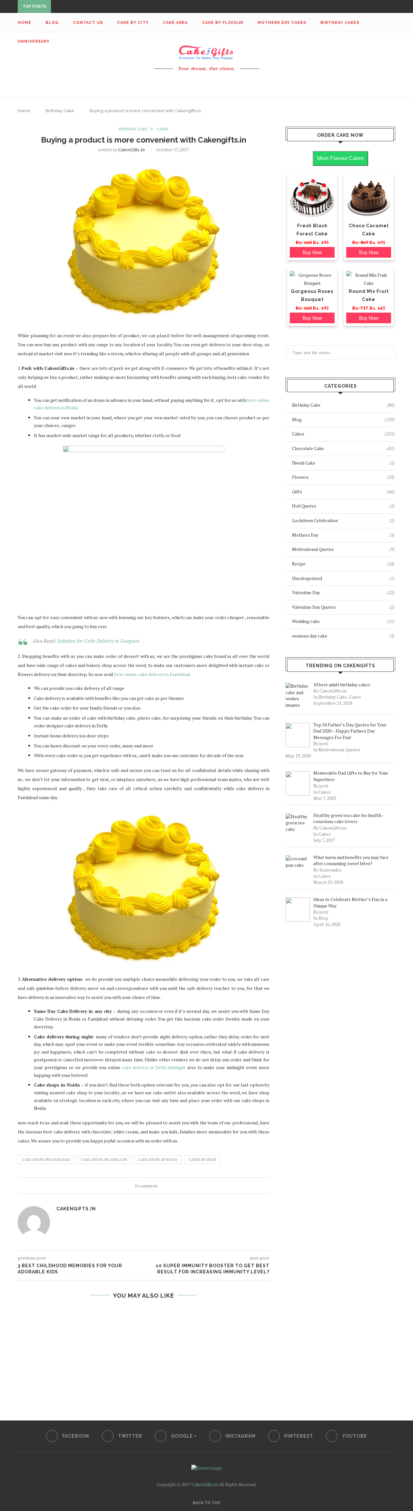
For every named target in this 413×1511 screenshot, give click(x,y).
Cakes (162, 129)
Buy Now (312, 252)
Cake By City (133, 22)
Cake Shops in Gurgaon (104, 1159)
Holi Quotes (343, 506)
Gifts (343, 491)
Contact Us (88, 22)
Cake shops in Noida (157, 1159)
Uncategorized (343, 578)
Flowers (343, 477)
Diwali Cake (343, 463)
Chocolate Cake (343, 448)
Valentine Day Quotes (343, 607)
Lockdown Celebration (343, 520)
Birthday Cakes (339, 22)
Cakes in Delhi (202, 1159)
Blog (52, 22)
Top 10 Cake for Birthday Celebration (100, 7)
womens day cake (343, 636)
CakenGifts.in (131, 149)
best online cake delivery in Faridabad (152, 674)
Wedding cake (343, 621)
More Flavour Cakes (340, 158)
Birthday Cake (59, 110)
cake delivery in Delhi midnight (154, 1067)
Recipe (343, 564)
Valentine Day (343, 592)
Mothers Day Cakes (281, 22)
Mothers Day (343, 535)
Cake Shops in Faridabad (46, 1159)
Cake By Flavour (222, 22)
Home (24, 22)
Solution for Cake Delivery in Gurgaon (99, 640)
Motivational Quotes (343, 549)
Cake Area (175, 22)
